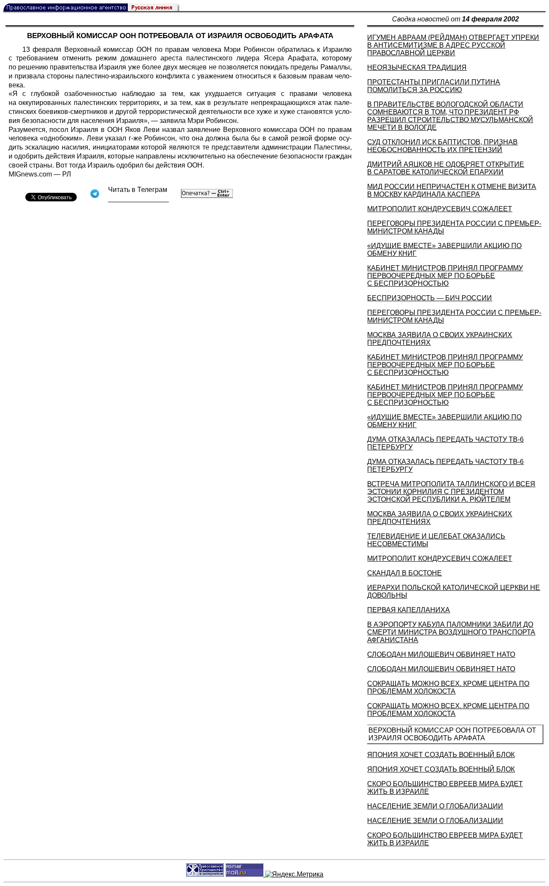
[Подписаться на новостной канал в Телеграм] (138, 199)
